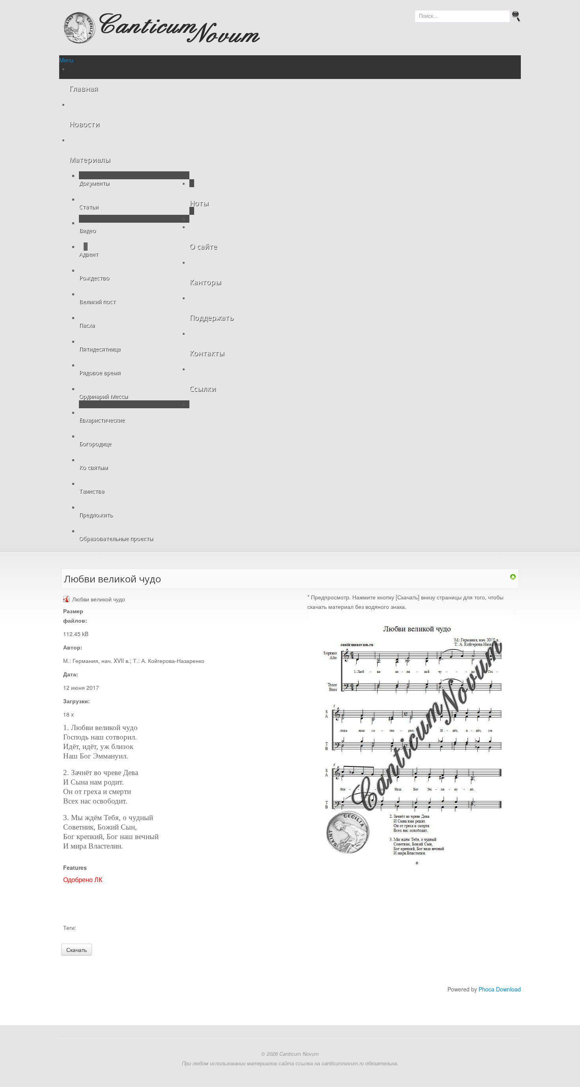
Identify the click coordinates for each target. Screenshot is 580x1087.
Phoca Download (500, 989)
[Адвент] (513, 576)
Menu (66, 60)
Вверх (12, 9)
